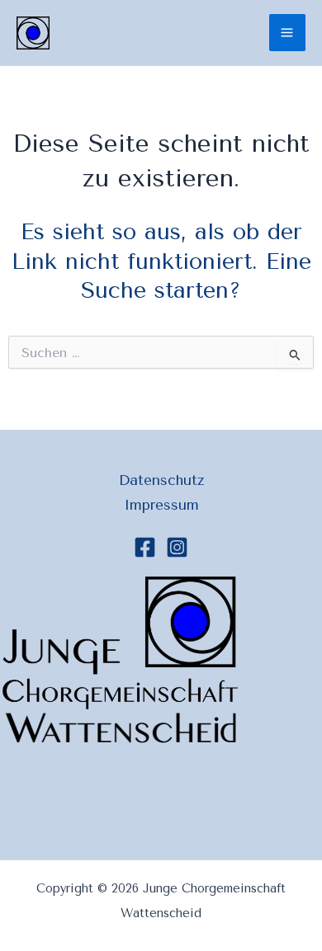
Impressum (161, 505)
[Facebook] (145, 547)
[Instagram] (177, 547)
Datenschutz (161, 480)
